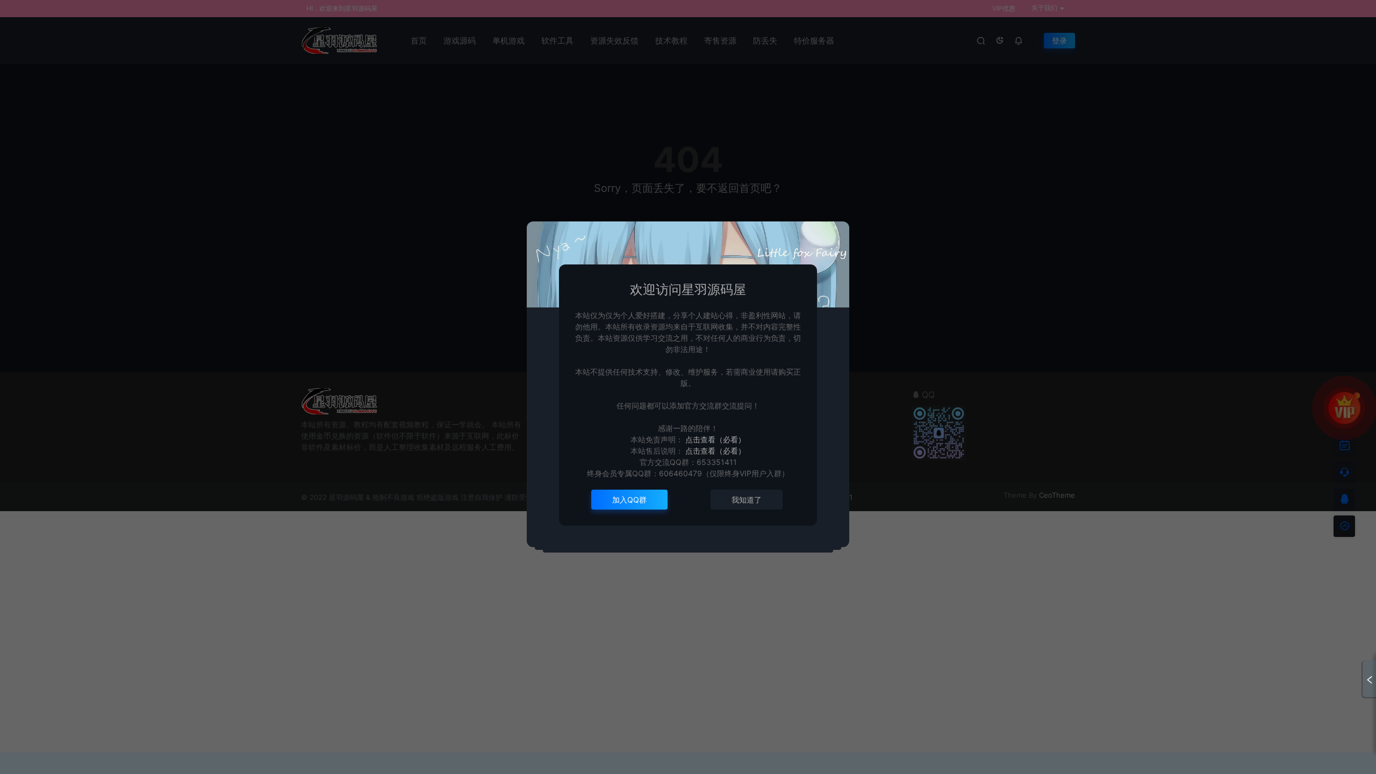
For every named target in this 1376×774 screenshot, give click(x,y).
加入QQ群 (629, 499)
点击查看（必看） (714, 439)
